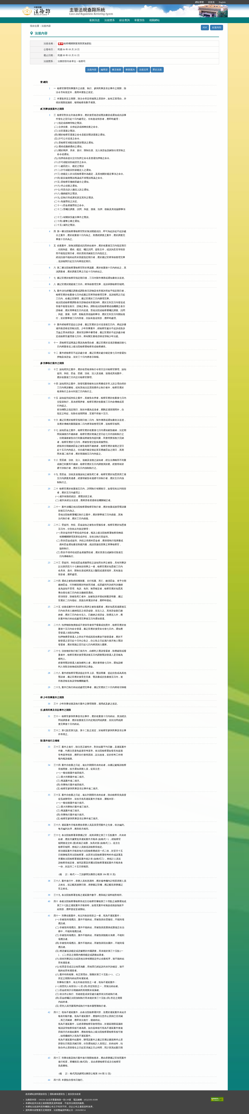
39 (49, 895)
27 (49, 651)
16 (49, 420)
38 (49, 881)
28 (49, 673)
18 (49, 460)
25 (49, 607)
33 (49, 747)
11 (49, 342)
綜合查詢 (124, 20)
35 (49, 795)
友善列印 (216, 27)
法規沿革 (143, 69)
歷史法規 (157, 69)
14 (49, 383)
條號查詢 (130, 69)
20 (49, 488)
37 (49, 835)
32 (49, 730)
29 (49, 687)
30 (49, 703)
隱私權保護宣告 (57, 1094)
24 (49, 581)
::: (190, 2)
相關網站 (154, 20)
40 (49, 901)
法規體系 (109, 20)
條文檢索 (116, 69)
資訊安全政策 (74, 1094)
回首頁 (211, 2)
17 (49, 430)
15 (49, 398)
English (222, 2)
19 (49, 474)
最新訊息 (94, 20)
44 (49, 1080)
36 (49, 825)
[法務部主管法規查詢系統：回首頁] (44, 11)
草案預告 (139, 20)
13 (49, 369)
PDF (205, 27)
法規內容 (91, 69)
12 (49, 353)
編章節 (104, 69)
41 (49, 915)
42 (49, 1012)
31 (49, 716)
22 (49, 525)
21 (49, 507)
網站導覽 (199, 2)
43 (49, 1058)
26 (49, 625)
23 (49, 562)
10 (49, 324)
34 (49, 765)
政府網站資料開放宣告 (36, 1094)
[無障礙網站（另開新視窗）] (217, 1098)
